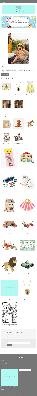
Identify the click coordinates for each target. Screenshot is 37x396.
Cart (35, 2)
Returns (2, 360)
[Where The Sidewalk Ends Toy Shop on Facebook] (19, 358)
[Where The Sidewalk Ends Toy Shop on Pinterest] (21, 358)
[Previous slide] (16, 29)
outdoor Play (5, 74)
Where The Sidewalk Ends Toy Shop (18, 393)
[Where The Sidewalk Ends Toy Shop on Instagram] (22, 358)
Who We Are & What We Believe (6, 368)
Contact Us (3, 357)
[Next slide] (21, 29)
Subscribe (9, 345)
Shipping (2, 359)
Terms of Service (4, 363)
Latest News (3, 366)
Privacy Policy (3, 362)
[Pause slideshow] (35, 29)
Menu (4, 2)
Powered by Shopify (28, 393)
